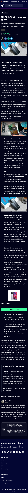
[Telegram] (2, 452)
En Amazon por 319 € (14, 309)
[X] (17, 452)
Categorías (4, 460)
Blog (6, 12)
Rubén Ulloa (6, 33)
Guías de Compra (6, 469)
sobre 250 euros (19, 104)
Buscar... (10, 5)
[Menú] (25, 5)
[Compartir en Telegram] (11, 38)
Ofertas (3, 466)
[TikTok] (8, 452)
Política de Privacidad (7, 480)
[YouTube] (14, 452)
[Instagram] (11, 452)
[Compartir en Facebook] (5, 38)
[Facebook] (23, 452)
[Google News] (20, 452)
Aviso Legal (4, 483)
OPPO (3, 30)
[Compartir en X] (2, 38)
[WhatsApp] (5, 452)
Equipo (3, 477)
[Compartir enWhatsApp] (8, 38)
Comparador (4, 463)
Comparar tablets (15, 1)
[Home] (2, 5)
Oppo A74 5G (5, 303)
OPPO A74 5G (18, 81)
